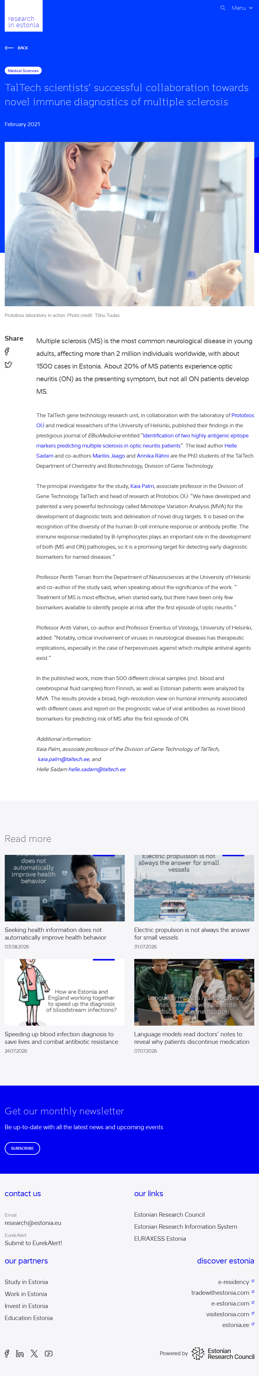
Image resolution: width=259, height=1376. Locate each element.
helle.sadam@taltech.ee (96, 769)
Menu (239, 8)
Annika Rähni (153, 456)
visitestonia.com (227, 1314)
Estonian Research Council (169, 1214)
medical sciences (23, 70)
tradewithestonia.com (220, 1292)
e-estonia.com (230, 1303)
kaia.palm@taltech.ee (63, 759)
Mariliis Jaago (109, 456)
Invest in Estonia (26, 1306)
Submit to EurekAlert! (33, 1243)
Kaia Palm (142, 486)
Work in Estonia (26, 1294)
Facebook (9, 1353)
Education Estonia (29, 1318)
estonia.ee (235, 1325)
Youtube (50, 1353)
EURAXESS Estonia (160, 1238)
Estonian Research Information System (185, 1226)
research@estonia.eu (33, 1223)
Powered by (174, 1353)
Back (23, 48)
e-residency (233, 1282)
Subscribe (22, 1148)
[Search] (223, 8)
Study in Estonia (26, 1282)
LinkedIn (21, 1353)
